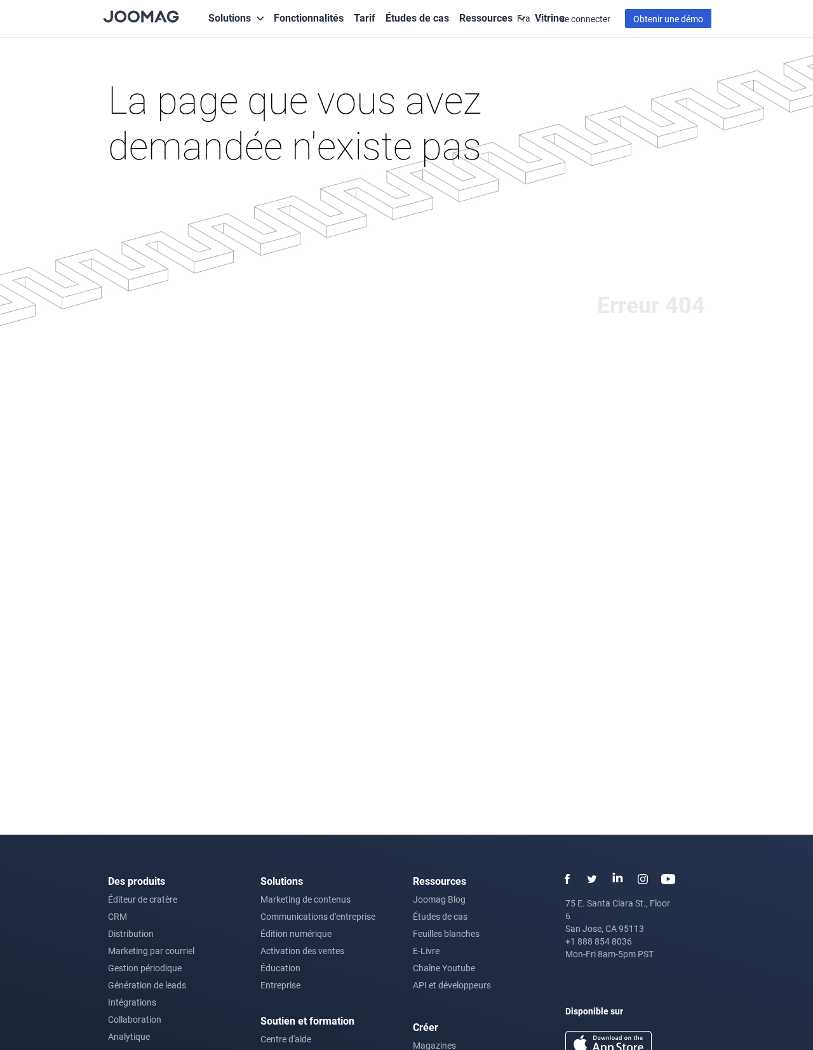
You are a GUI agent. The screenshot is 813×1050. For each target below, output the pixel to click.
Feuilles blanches (446, 933)
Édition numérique (296, 933)
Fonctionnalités (309, 17)
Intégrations (132, 1002)
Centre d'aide (285, 1039)
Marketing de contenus (305, 899)
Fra (524, 18)
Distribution (131, 933)
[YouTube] (668, 879)
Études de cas (417, 17)
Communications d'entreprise (317, 916)
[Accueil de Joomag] (141, 16)
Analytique (129, 1036)
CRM (117, 916)
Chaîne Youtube (444, 968)
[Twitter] (592, 879)
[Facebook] (566, 879)
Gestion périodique (145, 968)
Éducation (280, 968)
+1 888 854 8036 (598, 941)
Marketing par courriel (151, 951)
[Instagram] (643, 879)
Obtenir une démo (668, 19)
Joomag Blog (439, 899)
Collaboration (134, 1019)
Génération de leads (147, 985)
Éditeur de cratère (142, 899)
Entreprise (280, 985)
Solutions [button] (229, 17)
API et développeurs (452, 985)
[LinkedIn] (617, 879)
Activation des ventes (302, 951)
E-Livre (426, 951)
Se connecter (585, 19)
